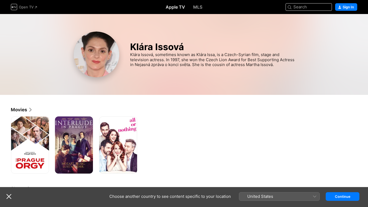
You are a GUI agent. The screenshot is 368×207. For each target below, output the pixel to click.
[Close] (8, 196)
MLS (197, 7)
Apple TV (175, 7)
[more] (43, 167)
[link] (22, 110)
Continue (342, 196)
